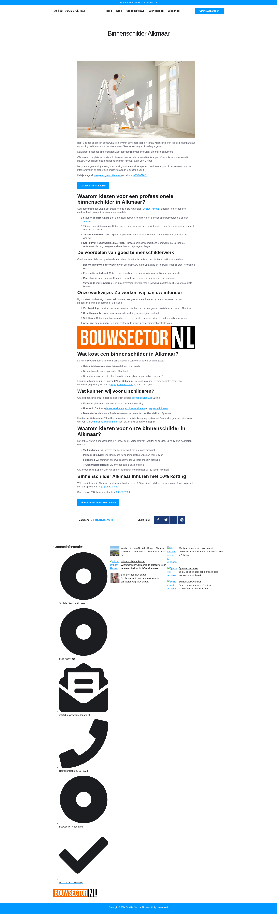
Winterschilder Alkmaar (133, 561)
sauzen (87, 221)
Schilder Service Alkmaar (69, 10)
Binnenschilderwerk (102, 520)
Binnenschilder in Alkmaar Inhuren (98, 502)
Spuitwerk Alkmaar (188, 568)
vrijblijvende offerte (108, 486)
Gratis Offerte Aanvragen (93, 185)
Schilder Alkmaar (151, 209)
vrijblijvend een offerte (122, 384)
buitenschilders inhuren (106, 421)
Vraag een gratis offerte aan (108, 175)
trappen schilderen (158, 408)
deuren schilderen (114, 408)
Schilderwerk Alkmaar (190, 581)
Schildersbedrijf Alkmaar (133, 575)
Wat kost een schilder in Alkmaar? (196, 548)
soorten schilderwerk (142, 398)
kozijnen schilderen (135, 408)
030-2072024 (140, 175)
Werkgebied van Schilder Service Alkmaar (142, 548)
